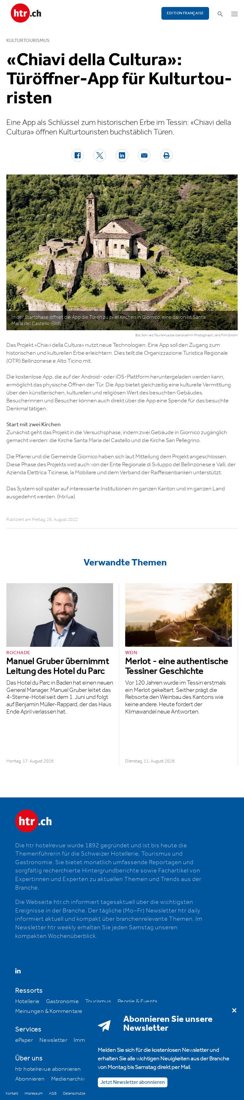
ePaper (24, 1040)
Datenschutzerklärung (80, 1093)
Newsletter (53, 1040)
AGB (53, 1093)
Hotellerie (27, 1001)
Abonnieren (30, 1079)
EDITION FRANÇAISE (185, 13)
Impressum (33, 1093)
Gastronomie (62, 1001)
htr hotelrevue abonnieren (48, 1069)
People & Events (138, 1001)
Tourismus (98, 1001)
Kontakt (12, 1093)
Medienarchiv (68, 1079)
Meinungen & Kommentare (49, 1011)
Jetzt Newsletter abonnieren (132, 1082)
